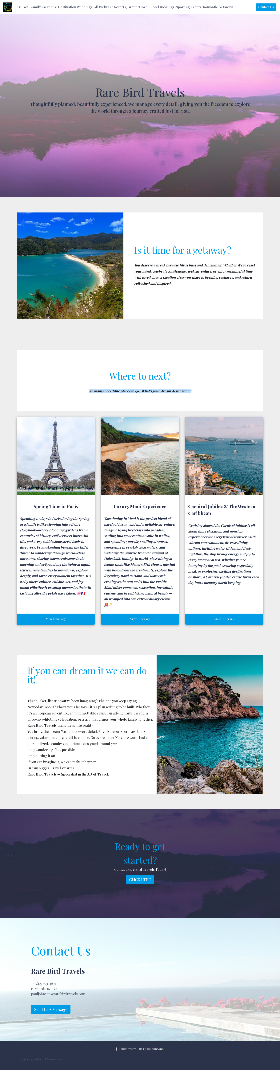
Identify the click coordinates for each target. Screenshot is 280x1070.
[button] (125, 7)
